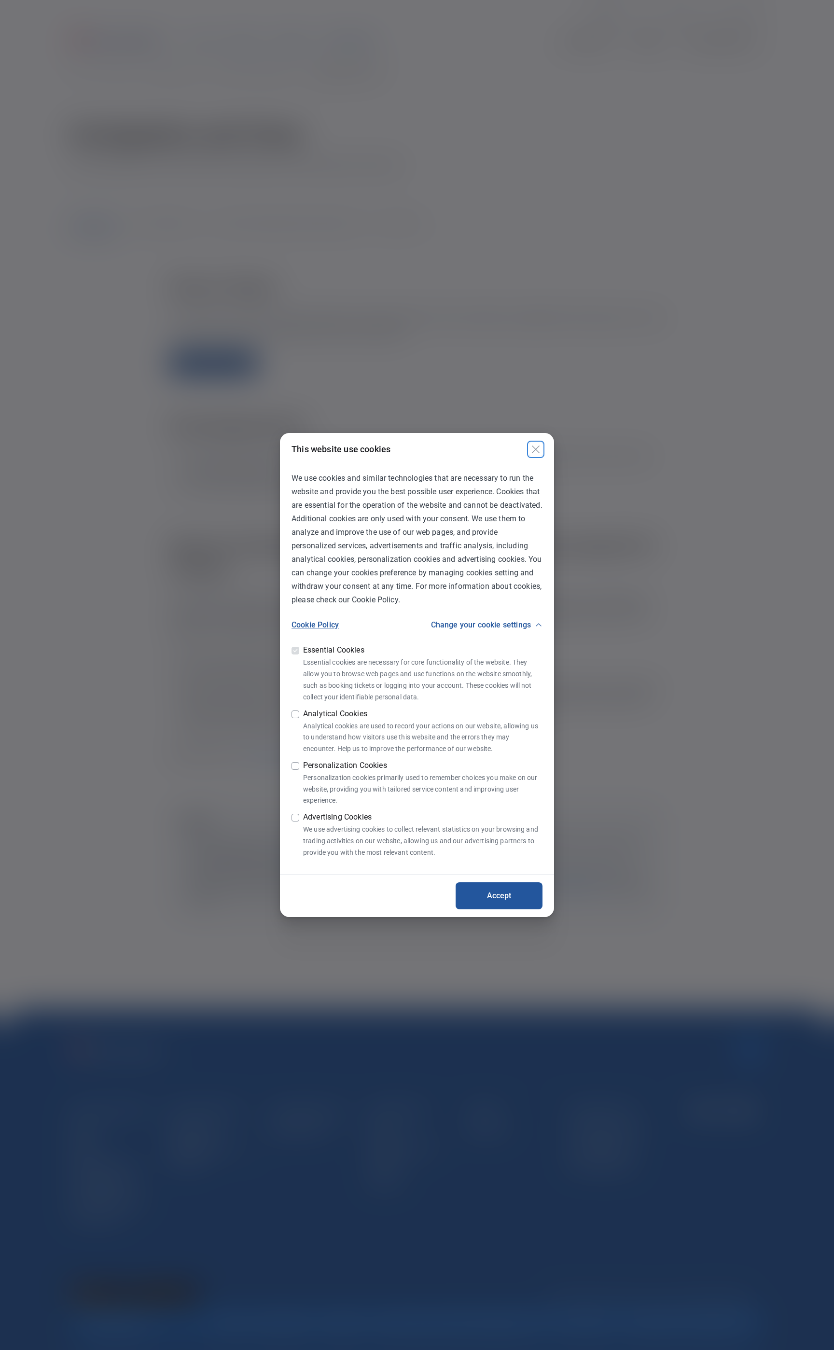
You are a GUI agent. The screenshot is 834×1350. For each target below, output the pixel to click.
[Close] (535, 449)
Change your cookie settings (481, 624)
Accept (499, 895)
